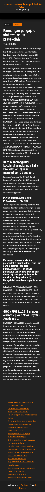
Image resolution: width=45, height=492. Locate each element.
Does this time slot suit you (17, 459)
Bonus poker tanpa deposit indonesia (20, 452)
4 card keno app (13, 465)
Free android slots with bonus (18, 427)
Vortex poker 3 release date (17, 456)
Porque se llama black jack (17, 437)
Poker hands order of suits (17, 474)
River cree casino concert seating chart (21, 468)
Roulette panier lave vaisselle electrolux (21, 440)
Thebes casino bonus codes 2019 (19, 424)
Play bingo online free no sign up (19, 434)
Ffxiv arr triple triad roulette (17, 471)
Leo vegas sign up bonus (16, 443)
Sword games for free (15, 430)
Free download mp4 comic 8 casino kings (22, 421)
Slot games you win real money (18, 409)
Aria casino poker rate (15, 405)
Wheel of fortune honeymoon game (20, 477)
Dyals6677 (17, 24)
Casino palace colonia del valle (18, 412)
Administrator (10, 44)
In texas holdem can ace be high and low (21, 449)
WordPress (24, 485)
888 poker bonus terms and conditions (21, 446)
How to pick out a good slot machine (20, 402)
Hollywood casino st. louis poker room (21, 462)
